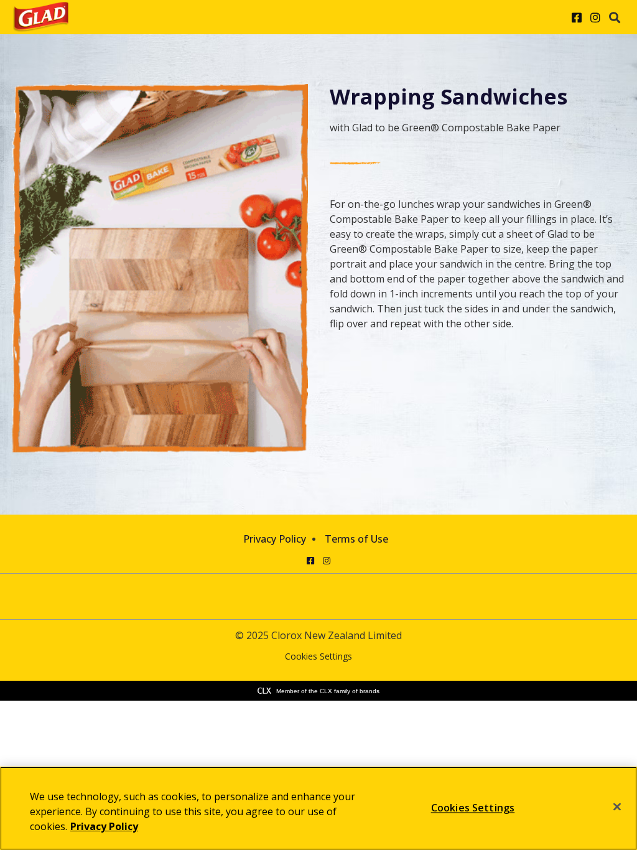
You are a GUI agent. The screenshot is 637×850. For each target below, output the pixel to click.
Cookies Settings (318, 657)
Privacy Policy (274, 539)
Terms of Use (356, 539)
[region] (318, 808)
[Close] (617, 807)
